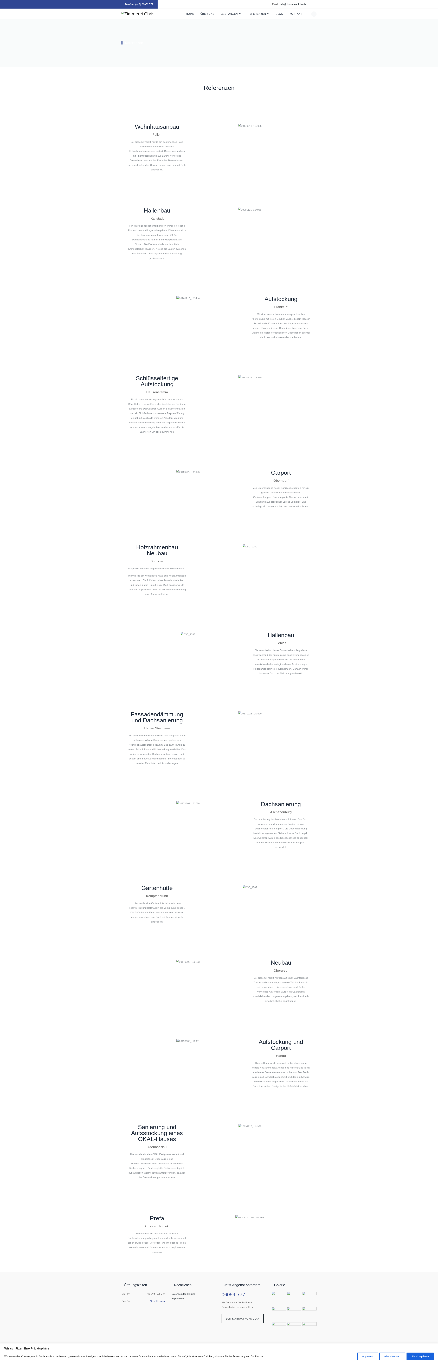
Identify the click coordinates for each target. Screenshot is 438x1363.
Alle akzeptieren (420, 1356)
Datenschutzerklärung (183, 1293)
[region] (219, 1353)
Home (190, 13)
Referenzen (257, 13)
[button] (193, 126)
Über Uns (207, 13)
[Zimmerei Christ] (138, 14)
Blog (279, 13)
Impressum (178, 1298)
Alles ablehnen (392, 1356)
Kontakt (295, 13)
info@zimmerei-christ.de (293, 4)
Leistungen (229, 13)
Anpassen (367, 1356)
